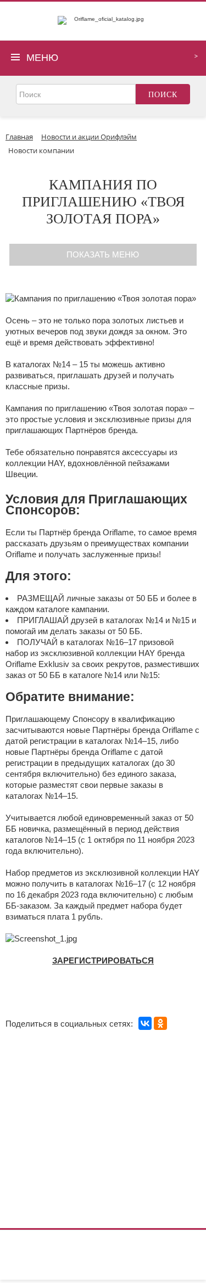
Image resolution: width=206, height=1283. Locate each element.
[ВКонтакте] (145, 1023)
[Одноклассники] (160, 1023)
